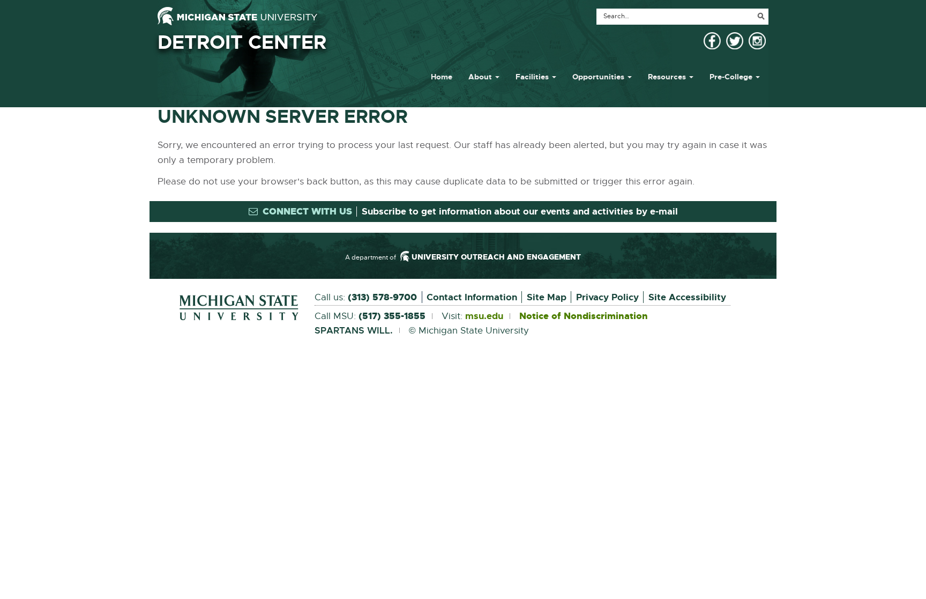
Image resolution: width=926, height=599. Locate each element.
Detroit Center (242, 42)
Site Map (546, 297)
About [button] (481, 77)
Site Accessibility (687, 297)
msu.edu (484, 316)
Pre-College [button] (732, 77)
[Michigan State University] (237, 16)
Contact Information (472, 297)
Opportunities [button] (599, 77)
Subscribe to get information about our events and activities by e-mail (520, 211)
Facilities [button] (533, 77)
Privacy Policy (607, 297)
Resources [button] (668, 77)
